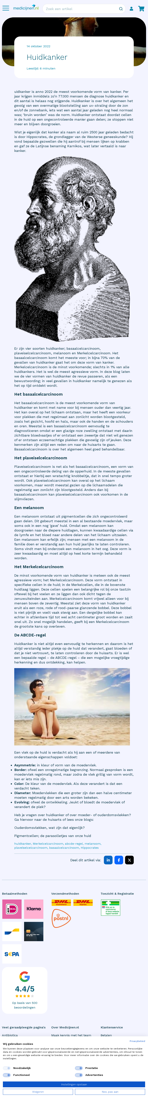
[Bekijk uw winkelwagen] (141, 9)
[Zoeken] (121, 9)
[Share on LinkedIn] (108, 860)
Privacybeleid (137, 1041)
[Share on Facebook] (118, 860)
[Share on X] (129, 860)
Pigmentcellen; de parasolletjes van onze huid (52, 836)
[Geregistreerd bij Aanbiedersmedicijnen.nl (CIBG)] (110, 907)
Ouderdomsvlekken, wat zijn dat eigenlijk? (49, 828)
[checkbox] (7, 1068)
